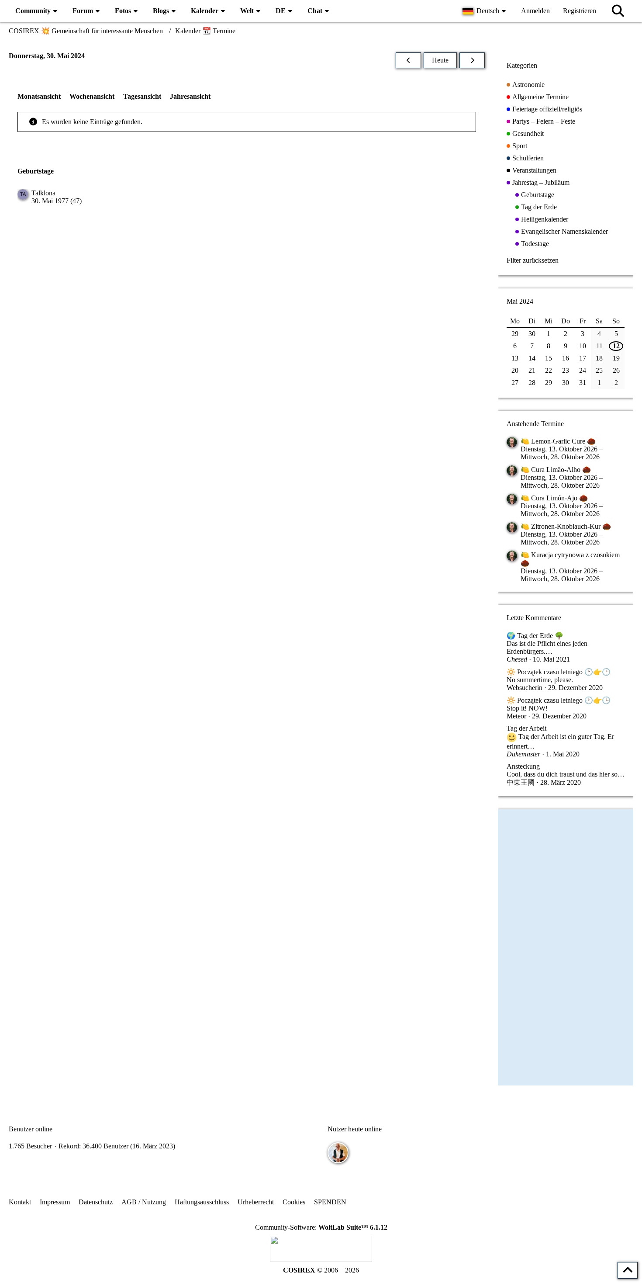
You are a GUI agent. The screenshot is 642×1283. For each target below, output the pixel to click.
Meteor (516, 716)
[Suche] (618, 11)
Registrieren (579, 10)
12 (616, 346)
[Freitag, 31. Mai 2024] (472, 60)
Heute (440, 60)
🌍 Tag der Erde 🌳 (535, 635)
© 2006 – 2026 (321, 1270)
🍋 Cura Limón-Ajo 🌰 (554, 498)
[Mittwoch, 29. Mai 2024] (408, 60)
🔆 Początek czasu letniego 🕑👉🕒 (559, 672)
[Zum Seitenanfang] (628, 1270)
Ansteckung (523, 766)
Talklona (43, 193)
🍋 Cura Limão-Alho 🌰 (556, 469)
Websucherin (524, 687)
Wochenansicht (91, 96)
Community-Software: (321, 1227)
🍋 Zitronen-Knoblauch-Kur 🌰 (566, 526)
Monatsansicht (39, 96)
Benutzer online (30, 1129)
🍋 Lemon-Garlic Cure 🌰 (558, 441)
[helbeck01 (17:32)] (338, 1152)
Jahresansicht (190, 96)
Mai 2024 (520, 301)
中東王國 (521, 782)
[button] (485, 11)
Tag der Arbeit (526, 728)
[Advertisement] (247, 283)
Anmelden (535, 10)
